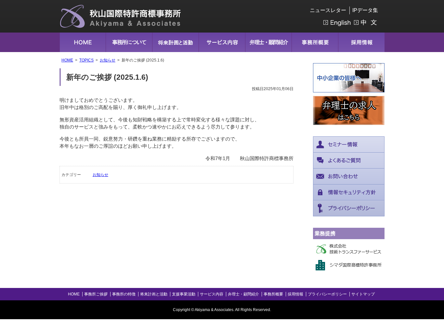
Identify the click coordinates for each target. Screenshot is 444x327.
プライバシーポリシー (348, 208)
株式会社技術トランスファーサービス (349, 248)
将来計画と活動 (175, 42)
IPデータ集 (365, 10)
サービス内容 (222, 42)
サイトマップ (363, 294)
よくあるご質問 (348, 160)
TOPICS (86, 60)
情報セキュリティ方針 (348, 192)
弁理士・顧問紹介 (268, 42)
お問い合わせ (348, 176)
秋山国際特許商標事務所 (120, 16)
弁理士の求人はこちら (349, 110)
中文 (366, 23)
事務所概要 (315, 42)
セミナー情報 (348, 144)
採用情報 (361, 42)
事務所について (129, 42)
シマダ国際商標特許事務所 (349, 265)
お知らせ (107, 60)
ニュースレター (328, 10)
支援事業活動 (183, 294)
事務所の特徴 (124, 294)
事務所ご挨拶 (96, 294)
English (337, 23)
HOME (82, 42)
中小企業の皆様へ (349, 77)
